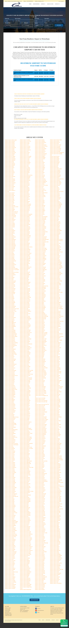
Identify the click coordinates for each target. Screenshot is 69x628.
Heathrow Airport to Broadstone (10, 405)
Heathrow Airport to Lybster (39, 277)
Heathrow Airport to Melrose (39, 331)
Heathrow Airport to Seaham (54, 210)
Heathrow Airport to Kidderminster (25, 571)
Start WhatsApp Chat (64, 625)
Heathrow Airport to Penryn (39, 483)
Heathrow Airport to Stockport (55, 303)
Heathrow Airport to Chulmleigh (10, 529)
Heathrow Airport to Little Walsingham (41, 216)
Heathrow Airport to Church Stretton (11, 530)
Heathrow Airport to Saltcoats (55, 192)
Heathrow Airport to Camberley (10, 462)
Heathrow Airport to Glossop (24, 356)
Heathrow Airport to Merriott (39, 337)
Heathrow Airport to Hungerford (25, 498)
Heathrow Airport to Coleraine (10, 556)
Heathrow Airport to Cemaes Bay (10, 495)
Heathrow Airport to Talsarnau (55, 356)
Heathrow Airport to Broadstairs (10, 404)
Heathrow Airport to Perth (39, 492)
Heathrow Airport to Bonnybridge (10, 359)
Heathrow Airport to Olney (39, 449)
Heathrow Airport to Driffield (24, 216)
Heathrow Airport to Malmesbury (40, 301)
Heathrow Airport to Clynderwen (10, 546)
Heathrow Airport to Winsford (55, 544)
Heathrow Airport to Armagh (9, 199)
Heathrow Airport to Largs (39, 171)
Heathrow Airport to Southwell (55, 278)
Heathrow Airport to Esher (24, 280)
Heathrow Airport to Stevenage (55, 297)
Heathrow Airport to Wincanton (55, 532)
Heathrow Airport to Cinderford (10, 531)
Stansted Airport (7, 610)
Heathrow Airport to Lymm (39, 282)
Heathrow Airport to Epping (24, 275)
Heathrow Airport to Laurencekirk (40, 180)
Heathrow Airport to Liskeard (39, 214)
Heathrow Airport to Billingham (10, 325)
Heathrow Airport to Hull (24, 496)
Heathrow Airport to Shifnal (54, 235)
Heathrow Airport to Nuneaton (40, 442)
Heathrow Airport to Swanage (55, 345)
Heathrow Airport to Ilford (24, 506)
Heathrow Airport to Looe (39, 265)
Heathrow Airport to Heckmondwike (26, 438)
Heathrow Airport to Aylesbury (10, 225)
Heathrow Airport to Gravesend (25, 375)
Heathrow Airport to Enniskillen (25, 274)
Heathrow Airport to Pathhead (40, 469)
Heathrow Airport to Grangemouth (25, 371)
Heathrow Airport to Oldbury (39, 447)
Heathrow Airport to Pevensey (40, 501)
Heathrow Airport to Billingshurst (10, 326)
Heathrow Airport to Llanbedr (40, 225)
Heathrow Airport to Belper (9, 299)
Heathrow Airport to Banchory (10, 250)
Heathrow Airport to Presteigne (40, 537)
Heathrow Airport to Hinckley (25, 464)
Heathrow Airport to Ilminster (24, 511)
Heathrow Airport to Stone (54, 309)
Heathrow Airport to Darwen (24, 182)
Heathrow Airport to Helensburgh (25, 439)
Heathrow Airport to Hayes (24, 425)
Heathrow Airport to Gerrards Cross (25, 347)
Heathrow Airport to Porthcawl (40, 522)
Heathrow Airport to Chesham (10, 510)
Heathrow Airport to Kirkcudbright (40, 148)
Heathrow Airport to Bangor (9, 253)
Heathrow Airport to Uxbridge (55, 439)
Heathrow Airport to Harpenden (25, 408)
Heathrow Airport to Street (54, 327)
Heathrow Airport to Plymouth (40, 508)
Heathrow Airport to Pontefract (40, 511)
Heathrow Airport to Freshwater (25, 331)
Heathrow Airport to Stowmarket (55, 317)
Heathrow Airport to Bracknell (10, 374)
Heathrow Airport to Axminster (10, 224)
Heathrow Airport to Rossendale (55, 146)
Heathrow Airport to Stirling (54, 301)
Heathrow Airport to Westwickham (55, 496)
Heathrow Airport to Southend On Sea (56, 273)
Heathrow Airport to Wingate (54, 540)
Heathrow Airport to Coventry (10, 579)
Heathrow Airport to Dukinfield (25, 224)
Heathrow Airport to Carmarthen (10, 477)
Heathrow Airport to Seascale (54, 212)
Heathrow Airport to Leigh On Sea (40, 190)
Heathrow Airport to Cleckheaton (10, 539)
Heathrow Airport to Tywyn (54, 428)
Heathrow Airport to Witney (54, 551)
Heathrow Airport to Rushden (55, 162)
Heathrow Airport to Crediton (24, 143)
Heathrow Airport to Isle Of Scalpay (26, 547)
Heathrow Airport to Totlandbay (55, 406)
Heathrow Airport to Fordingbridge (25, 318)
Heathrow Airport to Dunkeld (24, 238)
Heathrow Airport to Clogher (9, 544)
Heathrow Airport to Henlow (24, 449)
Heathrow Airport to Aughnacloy (10, 219)
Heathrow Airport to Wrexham (55, 570)
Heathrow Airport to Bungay (9, 432)
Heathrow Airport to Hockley (24, 469)
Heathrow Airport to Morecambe (40, 366)
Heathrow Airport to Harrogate (25, 409)
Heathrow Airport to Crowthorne (25, 157)
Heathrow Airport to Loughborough (40, 269)
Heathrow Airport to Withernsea (55, 550)
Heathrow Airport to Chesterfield (10, 515)
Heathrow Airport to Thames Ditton (55, 380)
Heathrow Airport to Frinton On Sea (26, 332)
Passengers (26, 22)
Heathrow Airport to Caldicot (9, 456)
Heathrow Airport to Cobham (9, 550)
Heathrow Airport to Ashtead (9, 210)
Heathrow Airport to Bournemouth (10, 370)
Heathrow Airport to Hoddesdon (25, 471)
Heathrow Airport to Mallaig (39, 299)
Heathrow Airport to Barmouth (10, 259)
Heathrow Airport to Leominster (40, 195)
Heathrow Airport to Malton (39, 303)
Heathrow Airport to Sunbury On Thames (56, 336)
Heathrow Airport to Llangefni (40, 243)
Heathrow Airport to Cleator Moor (10, 536)
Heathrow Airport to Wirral (54, 545)
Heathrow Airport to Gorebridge (25, 366)
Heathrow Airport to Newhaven (40, 408)
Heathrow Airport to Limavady (40, 206)
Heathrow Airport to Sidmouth (55, 245)
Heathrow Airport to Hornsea (24, 488)
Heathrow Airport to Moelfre (39, 355)
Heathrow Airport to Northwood (40, 438)
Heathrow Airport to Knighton (40, 156)
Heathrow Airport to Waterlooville (55, 472)
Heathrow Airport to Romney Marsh (56, 139)
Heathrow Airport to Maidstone (40, 297)
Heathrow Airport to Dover (24, 212)
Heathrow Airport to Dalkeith (24, 171)
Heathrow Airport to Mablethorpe (40, 287)
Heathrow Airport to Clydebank (10, 545)
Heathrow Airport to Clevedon (10, 541)
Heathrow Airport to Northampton (40, 434)
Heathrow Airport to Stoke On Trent (56, 307)
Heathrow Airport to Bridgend (10, 390)
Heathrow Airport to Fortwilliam (25, 326)
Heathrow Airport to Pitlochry (40, 506)
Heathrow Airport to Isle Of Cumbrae (26, 539)
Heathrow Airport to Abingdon (10, 153)
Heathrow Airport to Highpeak (25, 459)
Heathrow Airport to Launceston (40, 178)
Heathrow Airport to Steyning (55, 299)
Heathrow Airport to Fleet (24, 312)
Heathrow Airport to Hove (24, 493)
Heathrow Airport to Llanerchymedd (41, 236)
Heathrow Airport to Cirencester (10, 532)
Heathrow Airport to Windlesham (55, 537)
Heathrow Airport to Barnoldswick (10, 264)
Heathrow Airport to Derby (24, 192)
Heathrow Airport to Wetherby (55, 510)
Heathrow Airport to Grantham (25, 372)
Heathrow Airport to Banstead (10, 254)
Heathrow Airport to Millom (39, 346)
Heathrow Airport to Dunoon (24, 240)
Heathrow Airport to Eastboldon (25, 249)
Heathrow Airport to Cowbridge (10, 580)
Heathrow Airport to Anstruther (10, 186)
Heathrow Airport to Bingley (9, 328)
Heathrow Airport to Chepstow (10, 507)
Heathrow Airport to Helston (24, 442)
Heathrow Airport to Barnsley (9, 265)
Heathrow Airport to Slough (54, 254)
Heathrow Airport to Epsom (24, 277)
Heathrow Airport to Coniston (9, 564)
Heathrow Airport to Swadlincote (55, 342)
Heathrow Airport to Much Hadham (40, 372)
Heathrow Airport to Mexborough (40, 340)
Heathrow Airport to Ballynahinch (10, 245)
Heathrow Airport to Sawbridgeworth (56, 204)
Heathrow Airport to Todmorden (55, 399)
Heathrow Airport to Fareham (24, 294)
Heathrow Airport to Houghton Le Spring (26, 491)
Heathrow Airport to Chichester (10, 516)
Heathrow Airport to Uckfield (55, 429)
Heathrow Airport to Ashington (10, 209)
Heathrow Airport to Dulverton (25, 226)
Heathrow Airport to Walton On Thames (56, 459)
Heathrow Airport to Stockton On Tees (56, 306)
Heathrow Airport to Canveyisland (10, 472)
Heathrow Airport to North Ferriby (40, 429)
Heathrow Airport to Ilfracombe (25, 507)
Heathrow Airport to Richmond (40, 575)
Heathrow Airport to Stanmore (55, 294)
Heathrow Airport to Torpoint (54, 403)
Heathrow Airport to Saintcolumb (55, 175)
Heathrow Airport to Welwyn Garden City (57, 486)
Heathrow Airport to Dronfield (25, 220)
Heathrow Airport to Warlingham (55, 464)
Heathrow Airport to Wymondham (55, 573)
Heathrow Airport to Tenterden (55, 375)
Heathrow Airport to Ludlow (39, 274)
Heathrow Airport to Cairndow (10, 454)
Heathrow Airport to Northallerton (40, 433)
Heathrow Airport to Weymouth (55, 512)
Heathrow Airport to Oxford (39, 462)
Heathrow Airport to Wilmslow (55, 530)
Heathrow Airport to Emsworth (25, 272)
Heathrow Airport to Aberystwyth (10, 152)
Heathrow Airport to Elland (24, 265)
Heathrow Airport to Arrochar (9, 200)
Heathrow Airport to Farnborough (25, 297)
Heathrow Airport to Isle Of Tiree (25, 551)
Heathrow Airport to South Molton (55, 264)
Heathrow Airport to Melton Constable (41, 332)
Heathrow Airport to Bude (9, 428)
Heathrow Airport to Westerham (55, 505)
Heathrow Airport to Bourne (9, 369)
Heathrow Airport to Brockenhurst (10, 408)
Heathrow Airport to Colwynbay (10, 560)
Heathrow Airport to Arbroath (9, 192)
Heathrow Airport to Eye (24, 287)
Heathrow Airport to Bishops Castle (10, 335)
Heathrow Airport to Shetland (55, 234)
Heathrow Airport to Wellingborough (56, 479)
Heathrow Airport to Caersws (9, 453)
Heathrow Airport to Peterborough (40, 493)
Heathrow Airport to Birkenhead (10, 331)
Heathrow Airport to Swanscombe (55, 347)
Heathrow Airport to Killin (24, 576)
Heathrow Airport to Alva (9, 177)
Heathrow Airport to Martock (39, 321)
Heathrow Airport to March (39, 311)
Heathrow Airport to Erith (24, 278)
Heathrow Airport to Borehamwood (10, 364)
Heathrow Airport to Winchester (55, 535)
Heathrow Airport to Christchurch (10, 527)
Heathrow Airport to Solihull (54, 258)
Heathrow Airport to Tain (54, 355)
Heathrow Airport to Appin (9, 189)
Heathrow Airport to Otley (39, 459)
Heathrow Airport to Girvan (24, 350)
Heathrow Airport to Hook (24, 482)
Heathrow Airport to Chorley (9, 526)
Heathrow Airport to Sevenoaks (55, 221)
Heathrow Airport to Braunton (10, 381)
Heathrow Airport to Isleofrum (25, 530)
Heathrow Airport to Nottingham (40, 440)
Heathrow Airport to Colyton (9, 561)
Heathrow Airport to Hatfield (24, 419)
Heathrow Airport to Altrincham (10, 176)
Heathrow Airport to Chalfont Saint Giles (11, 496)
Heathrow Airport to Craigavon (10, 585)
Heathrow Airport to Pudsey (39, 545)
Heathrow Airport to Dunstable (25, 243)
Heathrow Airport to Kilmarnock (25, 579)
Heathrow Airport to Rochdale (40, 584)
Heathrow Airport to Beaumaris (10, 284)
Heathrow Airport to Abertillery (10, 151)
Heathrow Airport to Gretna (24, 384)
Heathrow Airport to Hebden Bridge (26, 437)
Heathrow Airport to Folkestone (25, 317)
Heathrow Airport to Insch (24, 516)
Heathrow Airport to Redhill (39, 564)
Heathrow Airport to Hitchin (24, 468)
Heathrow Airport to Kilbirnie (24, 574)
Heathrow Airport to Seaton (54, 214)
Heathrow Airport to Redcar (39, 561)
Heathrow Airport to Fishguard (25, 309)
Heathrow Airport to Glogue (24, 355)
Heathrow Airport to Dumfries (25, 229)
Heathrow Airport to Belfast (9, 296)
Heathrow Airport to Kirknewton (40, 151)
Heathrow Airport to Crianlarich (25, 147)
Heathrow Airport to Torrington (55, 405)
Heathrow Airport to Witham (54, 549)
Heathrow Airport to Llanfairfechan (40, 238)
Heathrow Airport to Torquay (54, 404)
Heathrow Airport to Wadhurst (55, 445)
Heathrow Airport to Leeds (39, 186)
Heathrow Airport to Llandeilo (40, 229)
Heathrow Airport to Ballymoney (10, 244)
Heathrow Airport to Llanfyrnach (40, 240)
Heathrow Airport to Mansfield (40, 308)
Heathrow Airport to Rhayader (40, 570)
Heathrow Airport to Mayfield (40, 327)
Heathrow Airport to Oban (39, 444)
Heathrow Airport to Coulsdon (10, 578)
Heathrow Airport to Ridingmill (40, 578)
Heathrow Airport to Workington (55, 565)
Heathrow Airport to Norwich (40, 439)
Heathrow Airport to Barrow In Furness (11, 268)
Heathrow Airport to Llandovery (40, 230)
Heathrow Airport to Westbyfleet (55, 492)
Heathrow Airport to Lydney (39, 278)
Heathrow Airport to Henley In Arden (26, 447)
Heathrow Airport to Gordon (24, 365)
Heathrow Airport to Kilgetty (24, 575)
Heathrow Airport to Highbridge (25, 462)
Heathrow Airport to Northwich (40, 437)
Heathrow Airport (8, 607)
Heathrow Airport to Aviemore (10, 220)
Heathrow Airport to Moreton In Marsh (41, 367)
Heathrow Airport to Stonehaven (55, 311)
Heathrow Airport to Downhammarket (26, 214)
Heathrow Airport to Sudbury (54, 335)
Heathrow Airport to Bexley (9, 316)
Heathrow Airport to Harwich (24, 414)
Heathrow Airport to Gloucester (25, 357)
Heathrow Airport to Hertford (24, 454)
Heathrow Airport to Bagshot (9, 231)
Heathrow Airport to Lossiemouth (40, 267)
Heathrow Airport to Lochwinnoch (40, 259)
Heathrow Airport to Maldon (39, 298)
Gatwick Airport (7, 609)
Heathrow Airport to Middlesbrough (41, 341)
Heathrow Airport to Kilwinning (25, 580)
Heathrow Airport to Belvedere (10, 301)
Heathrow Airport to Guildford (25, 386)
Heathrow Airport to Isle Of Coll (25, 536)
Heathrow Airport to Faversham (25, 299)
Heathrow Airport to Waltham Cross (56, 457)
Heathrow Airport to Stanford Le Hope (56, 292)
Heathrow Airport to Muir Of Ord (40, 375)
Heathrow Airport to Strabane (55, 318)
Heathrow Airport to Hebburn (24, 435)
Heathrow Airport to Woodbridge (55, 556)
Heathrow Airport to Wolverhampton (56, 555)
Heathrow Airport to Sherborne (55, 231)
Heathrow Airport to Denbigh (24, 190)
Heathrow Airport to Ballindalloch (10, 239)
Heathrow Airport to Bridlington (10, 394)
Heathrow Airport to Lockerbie (40, 260)
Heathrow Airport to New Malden (40, 390)
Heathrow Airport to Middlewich (40, 342)
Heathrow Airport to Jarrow (24, 559)
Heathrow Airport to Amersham (10, 180)
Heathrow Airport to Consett (9, 565)
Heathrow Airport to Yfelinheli (55, 574)
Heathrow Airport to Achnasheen (10, 158)
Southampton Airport (8, 614)
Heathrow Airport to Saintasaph (55, 172)
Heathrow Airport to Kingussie (40, 141)
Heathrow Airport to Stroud (54, 331)
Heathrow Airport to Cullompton (25, 162)
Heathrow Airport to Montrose (40, 362)
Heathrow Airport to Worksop (55, 566)
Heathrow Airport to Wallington (55, 452)
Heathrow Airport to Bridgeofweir (10, 388)
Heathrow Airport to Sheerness (55, 225)
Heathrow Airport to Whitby (54, 513)
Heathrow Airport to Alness (9, 170)
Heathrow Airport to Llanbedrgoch (40, 226)
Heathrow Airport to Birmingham (10, 332)
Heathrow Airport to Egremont (25, 263)
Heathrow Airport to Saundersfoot (55, 202)
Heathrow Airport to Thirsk (54, 384)
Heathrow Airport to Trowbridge (55, 420)
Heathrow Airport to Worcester (55, 564)
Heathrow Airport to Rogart (39, 588)
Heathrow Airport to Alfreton (9, 167)
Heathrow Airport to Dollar (24, 202)
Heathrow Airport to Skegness (55, 248)
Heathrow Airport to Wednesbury (55, 477)
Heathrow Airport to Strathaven (55, 322)
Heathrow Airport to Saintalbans (55, 171)
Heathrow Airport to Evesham (25, 283)
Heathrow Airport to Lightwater (40, 205)
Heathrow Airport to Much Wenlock (41, 374)
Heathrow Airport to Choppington (10, 525)
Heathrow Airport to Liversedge (40, 221)
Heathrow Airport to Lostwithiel (40, 268)
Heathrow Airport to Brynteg (9, 422)
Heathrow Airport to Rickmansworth (41, 576)
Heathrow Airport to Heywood (25, 458)
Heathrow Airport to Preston (39, 539)
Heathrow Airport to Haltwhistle (25, 400)
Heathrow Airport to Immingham (25, 512)
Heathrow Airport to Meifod (39, 328)
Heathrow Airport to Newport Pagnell (41, 411)
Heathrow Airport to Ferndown (25, 304)
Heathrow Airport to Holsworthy (25, 474)
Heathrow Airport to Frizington (25, 333)
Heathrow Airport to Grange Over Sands (26, 370)
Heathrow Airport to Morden (39, 365)
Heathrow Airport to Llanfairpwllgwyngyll (42, 239)
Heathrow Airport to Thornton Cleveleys (56, 386)
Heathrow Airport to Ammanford (10, 182)
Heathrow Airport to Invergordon (25, 520)
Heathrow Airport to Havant (24, 420)
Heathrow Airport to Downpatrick (25, 215)
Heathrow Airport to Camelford (10, 466)
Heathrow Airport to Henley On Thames (26, 448)
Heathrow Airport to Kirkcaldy (40, 147)
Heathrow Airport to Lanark (39, 163)
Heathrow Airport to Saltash (54, 190)
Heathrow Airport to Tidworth (55, 390)
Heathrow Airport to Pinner (39, 505)
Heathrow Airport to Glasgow (25, 351)
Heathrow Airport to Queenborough (40, 551)
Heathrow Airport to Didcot (24, 197)
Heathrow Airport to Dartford (24, 178)
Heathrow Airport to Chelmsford (10, 505)
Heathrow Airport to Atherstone (10, 214)
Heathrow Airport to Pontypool (40, 513)
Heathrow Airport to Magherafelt (40, 294)
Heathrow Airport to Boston (9, 366)
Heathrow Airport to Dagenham (25, 168)
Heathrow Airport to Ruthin (54, 163)
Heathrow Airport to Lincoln (39, 207)
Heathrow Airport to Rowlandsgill (55, 148)
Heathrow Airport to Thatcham (55, 381)
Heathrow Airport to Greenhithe (25, 381)
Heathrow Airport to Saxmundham (55, 205)
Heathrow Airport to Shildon (54, 236)
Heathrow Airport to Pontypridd (40, 515)
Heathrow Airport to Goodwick (25, 362)
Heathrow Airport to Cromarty (25, 152)
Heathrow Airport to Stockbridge (55, 302)
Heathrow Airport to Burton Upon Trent (11, 443)
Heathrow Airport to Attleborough (10, 215)
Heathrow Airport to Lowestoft (40, 273)
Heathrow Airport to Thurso (54, 389)
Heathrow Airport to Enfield (24, 273)
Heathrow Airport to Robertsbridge (40, 583)
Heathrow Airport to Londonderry (40, 263)
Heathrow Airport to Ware (54, 462)
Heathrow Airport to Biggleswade (10, 322)
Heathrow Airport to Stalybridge (55, 289)
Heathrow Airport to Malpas (39, 302)
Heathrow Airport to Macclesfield (40, 288)
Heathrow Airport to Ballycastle (10, 240)
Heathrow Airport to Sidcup (54, 244)
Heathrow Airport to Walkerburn (55, 448)
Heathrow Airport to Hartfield (24, 411)
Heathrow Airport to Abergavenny (10, 147)
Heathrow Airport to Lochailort (40, 254)
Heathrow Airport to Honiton (24, 481)
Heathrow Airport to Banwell (9, 255)
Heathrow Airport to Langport (40, 168)
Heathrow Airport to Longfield (40, 264)
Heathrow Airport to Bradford (9, 376)
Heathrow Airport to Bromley (9, 409)
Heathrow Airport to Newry (39, 415)
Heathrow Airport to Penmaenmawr (40, 479)
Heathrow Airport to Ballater (9, 238)
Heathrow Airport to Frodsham (25, 335)
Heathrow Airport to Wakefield (55, 447)
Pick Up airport (17, 18)
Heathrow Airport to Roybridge (55, 151)
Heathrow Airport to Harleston (25, 405)
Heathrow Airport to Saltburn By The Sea (56, 191)
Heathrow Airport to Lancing (39, 166)
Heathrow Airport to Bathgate (9, 277)
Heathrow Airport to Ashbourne (10, 205)
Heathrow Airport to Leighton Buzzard (41, 192)
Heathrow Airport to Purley (39, 549)
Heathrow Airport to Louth (39, 272)
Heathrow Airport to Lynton (39, 284)
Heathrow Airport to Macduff (39, 289)
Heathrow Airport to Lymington (40, 280)
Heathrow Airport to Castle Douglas (10, 487)
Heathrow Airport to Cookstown (10, 568)
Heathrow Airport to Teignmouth (55, 369)
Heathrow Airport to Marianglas (40, 313)
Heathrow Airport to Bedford (9, 291)
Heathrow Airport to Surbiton (54, 338)
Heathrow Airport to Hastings (24, 418)
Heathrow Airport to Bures (9, 434)
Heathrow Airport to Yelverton (55, 579)
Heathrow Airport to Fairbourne (25, 289)
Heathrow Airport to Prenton (39, 534)
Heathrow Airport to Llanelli (39, 235)
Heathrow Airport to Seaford (54, 209)
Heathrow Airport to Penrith (39, 482)
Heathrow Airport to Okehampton (40, 445)
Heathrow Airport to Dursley (24, 245)
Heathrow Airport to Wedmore (55, 476)
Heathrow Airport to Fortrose (24, 327)
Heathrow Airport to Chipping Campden (11, 521)
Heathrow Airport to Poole (39, 516)
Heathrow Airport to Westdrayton (55, 493)
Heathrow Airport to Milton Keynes (40, 350)
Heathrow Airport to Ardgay (9, 194)
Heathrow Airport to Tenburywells (55, 372)
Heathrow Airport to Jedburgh (25, 560)
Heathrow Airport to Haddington (25, 391)
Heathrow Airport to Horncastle (25, 486)
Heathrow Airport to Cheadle (9, 502)
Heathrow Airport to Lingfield (40, 209)
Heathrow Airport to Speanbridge (55, 283)
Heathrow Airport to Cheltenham (10, 506)
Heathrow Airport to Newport (40, 413)
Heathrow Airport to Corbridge (10, 569)
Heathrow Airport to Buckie (9, 425)
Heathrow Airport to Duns (24, 241)
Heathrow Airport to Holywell (25, 478)
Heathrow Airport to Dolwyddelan (25, 204)
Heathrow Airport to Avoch (9, 221)
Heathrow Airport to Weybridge (55, 511)
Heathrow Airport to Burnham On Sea (11, 437)
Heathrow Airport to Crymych (25, 161)
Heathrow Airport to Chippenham (10, 520)
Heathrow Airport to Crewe (24, 144)
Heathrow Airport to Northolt (39, 435)
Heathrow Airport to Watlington (55, 474)
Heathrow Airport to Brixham (9, 403)
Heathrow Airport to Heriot (24, 452)
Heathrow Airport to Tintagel (54, 395)
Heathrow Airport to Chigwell (10, 517)
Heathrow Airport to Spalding (55, 282)
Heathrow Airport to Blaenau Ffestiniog (11, 342)
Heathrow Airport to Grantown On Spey (26, 374)
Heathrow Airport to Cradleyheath (10, 584)
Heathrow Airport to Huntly (24, 502)
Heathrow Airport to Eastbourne (25, 254)
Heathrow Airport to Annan (9, 185)
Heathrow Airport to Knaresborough (41, 153)
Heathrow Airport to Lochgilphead (40, 258)
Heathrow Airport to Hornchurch (25, 487)
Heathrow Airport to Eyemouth (25, 288)
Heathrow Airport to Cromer (24, 153)
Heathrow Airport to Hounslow (25, 492)
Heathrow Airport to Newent (39, 406)
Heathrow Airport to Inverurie (25, 522)
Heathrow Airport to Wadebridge (55, 444)
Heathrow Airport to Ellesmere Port (25, 267)
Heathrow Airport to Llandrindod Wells (41, 231)
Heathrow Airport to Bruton (9, 420)
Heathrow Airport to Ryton (54, 167)
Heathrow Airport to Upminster (55, 435)
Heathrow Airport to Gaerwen (25, 337)
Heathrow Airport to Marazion (40, 309)
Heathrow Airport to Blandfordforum (11, 345)
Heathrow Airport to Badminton (10, 230)
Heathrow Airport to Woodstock (55, 560)
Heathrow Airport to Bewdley (9, 313)
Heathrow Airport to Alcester (9, 162)
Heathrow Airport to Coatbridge (10, 549)
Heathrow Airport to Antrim (9, 187)
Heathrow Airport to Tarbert (54, 360)
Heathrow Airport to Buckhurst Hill (10, 424)
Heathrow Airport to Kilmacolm (25, 578)
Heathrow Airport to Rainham (40, 555)
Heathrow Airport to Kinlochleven (40, 142)
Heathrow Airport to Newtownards (40, 425)
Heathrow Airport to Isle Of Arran (25, 531)
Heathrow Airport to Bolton (9, 355)
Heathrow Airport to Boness (9, 357)
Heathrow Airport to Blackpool (10, 340)
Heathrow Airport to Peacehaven (40, 471)
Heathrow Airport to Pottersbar (40, 531)
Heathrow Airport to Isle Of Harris (25, 540)
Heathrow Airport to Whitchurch (55, 515)
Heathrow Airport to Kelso (24, 565)
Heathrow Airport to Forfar (24, 321)
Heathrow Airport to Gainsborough (25, 338)
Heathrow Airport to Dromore (25, 219)
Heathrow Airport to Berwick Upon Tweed (12, 308)
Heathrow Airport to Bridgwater (10, 393)
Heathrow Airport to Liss (39, 215)
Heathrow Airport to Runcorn (55, 161)
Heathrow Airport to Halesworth (25, 395)
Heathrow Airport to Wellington (55, 481)
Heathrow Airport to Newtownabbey (41, 424)
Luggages (36, 22)
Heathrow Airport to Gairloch (24, 340)
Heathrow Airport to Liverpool (40, 220)
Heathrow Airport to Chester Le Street (11, 512)
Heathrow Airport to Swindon (55, 350)
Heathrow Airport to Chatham (9, 498)
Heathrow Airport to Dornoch (24, 210)
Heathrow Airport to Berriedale (10, 307)
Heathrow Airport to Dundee (24, 234)
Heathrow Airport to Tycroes (54, 425)
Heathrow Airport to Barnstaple (10, 267)
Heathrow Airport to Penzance (40, 488)
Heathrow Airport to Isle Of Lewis (25, 544)
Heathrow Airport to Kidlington (25, 573)
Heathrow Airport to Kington (39, 139)
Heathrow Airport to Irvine (24, 525)
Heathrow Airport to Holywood (25, 479)
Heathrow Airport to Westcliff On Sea (56, 503)
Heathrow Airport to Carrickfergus (10, 482)
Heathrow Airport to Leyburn (39, 200)
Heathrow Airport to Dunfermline (25, 235)
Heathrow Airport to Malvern (39, 304)
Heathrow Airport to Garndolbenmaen (26, 343)
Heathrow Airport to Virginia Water (55, 443)
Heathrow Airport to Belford (9, 297)
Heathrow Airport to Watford (54, 473)
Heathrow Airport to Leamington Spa (41, 181)
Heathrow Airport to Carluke (9, 476)
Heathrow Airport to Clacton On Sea (11, 534)
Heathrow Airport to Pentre (39, 486)
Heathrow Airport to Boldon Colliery (11, 354)
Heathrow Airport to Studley (54, 332)
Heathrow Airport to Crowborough (25, 156)
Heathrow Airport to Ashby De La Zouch (11, 206)
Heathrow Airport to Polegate (39, 510)
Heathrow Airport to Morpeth (39, 369)
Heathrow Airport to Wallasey (55, 449)
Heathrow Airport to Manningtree (40, 307)
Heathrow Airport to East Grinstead (25, 253)
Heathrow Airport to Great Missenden (26, 377)
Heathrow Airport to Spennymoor (55, 284)
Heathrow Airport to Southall (54, 269)
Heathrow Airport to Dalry (24, 173)
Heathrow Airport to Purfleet (39, 547)
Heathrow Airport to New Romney (40, 391)
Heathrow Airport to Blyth (9, 347)
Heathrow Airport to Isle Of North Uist (26, 546)
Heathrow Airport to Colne (9, 559)
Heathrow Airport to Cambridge (10, 464)
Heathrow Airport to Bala (9, 234)
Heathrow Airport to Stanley (54, 293)
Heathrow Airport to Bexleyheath (10, 317)
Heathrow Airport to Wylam (54, 571)
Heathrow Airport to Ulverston (55, 433)
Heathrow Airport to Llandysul (40, 234)
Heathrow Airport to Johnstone (25, 561)
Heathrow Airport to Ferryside (25, 307)
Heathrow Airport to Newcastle (40, 405)
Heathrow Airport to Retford (39, 569)
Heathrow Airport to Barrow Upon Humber (12, 269)
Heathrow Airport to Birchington (10, 330)
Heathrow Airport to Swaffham (55, 343)
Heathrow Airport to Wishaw (54, 547)
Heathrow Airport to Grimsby (24, 385)
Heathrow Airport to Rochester (40, 585)
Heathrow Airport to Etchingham (25, 282)
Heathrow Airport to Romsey (54, 141)
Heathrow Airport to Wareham (55, 463)
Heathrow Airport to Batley (9, 278)
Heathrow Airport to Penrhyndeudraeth (41, 481)
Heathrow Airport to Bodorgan (10, 351)
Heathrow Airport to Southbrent (55, 260)
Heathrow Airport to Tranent (54, 410)
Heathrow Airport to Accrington (10, 156)
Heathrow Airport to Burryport (10, 442)
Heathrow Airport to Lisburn (39, 212)
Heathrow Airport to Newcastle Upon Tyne (42, 404)
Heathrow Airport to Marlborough (40, 318)
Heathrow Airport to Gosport (24, 367)
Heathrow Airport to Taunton (54, 362)
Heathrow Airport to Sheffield (55, 226)
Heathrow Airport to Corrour (9, 573)
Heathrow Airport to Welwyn (54, 487)
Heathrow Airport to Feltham (24, 302)
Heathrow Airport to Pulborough (40, 546)
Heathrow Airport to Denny (24, 191)
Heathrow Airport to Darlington (25, 177)
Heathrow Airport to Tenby (54, 374)
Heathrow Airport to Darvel (24, 181)
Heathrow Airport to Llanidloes (40, 245)
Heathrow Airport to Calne (9, 461)
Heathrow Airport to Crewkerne (25, 146)
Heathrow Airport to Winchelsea (55, 534)
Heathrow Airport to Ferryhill (24, 306)
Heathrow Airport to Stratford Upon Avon (56, 321)
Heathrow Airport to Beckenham (10, 288)
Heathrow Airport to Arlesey (9, 197)
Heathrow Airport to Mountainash (40, 371)
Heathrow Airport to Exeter (24, 284)
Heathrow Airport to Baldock (9, 235)
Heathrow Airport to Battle (9, 279)
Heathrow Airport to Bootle (9, 361)
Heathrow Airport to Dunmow (25, 239)
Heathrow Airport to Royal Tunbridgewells (57, 152)
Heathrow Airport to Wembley (55, 488)
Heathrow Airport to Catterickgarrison (11, 493)
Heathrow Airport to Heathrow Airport (26, 433)
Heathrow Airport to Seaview (54, 215)
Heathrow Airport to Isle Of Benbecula (26, 534)
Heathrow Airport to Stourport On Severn (56, 316)
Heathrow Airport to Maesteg (39, 292)
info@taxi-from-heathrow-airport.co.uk (14, 1)
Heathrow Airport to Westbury (55, 502)
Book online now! (34, 599)
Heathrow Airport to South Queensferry (56, 267)
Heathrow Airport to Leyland (39, 201)
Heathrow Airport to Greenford (25, 380)
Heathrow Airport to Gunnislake (25, 390)
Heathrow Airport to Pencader (40, 477)
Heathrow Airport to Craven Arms (25, 141)
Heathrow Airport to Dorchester (25, 207)
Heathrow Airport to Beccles (9, 287)
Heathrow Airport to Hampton (25, 403)
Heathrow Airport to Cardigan (10, 473)
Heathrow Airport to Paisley (39, 467)
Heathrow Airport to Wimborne (55, 531)
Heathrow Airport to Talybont (55, 357)
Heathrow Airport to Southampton (55, 272)
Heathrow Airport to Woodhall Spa (55, 559)
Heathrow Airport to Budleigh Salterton (11, 429)
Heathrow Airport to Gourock (24, 369)
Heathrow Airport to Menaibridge (40, 335)
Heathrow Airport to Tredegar (55, 411)
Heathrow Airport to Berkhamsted (10, 306)
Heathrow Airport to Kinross (39, 143)
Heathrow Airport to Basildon (9, 273)
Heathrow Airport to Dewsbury (25, 196)
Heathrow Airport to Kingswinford (25, 589)
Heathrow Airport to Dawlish (24, 185)
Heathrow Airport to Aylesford (10, 226)
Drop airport (47, 18)
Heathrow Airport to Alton (9, 175)
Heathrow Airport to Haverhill (25, 423)
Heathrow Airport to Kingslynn (25, 583)
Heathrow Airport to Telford (54, 370)
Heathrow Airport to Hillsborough (25, 463)
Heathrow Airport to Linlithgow (40, 210)
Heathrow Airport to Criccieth (25, 148)
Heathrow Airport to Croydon (24, 158)
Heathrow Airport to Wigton (54, 527)
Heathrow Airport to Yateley (54, 578)
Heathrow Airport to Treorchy (55, 415)
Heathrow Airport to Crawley (24, 142)
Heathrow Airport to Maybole (40, 326)
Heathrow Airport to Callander (10, 458)
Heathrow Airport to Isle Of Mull (25, 545)
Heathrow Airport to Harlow (24, 406)
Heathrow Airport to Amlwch (9, 181)
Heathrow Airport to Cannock (9, 468)
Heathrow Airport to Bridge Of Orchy (11, 389)
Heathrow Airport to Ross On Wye (55, 144)
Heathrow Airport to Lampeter (40, 162)
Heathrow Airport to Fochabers (25, 316)
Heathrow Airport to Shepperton (55, 229)
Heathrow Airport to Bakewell (10, 233)
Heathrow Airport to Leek (39, 187)
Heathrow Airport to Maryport (40, 322)
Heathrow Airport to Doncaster (25, 206)
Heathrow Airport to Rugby (54, 157)
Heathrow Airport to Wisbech (54, 546)
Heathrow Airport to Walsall (54, 454)
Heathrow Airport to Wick (54, 521)
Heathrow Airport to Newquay (40, 389)
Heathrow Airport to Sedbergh (55, 216)
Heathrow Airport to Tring (54, 418)
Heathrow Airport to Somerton (55, 259)
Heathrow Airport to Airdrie (9, 161)
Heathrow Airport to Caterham (10, 492)
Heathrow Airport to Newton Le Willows (41, 419)
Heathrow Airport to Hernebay (25, 453)
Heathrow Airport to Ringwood (40, 579)
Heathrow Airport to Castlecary (10, 486)
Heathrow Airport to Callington (10, 459)
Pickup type (7, 18)
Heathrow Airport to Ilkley (24, 510)
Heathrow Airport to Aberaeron (10, 141)
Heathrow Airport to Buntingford (10, 433)
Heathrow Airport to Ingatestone (25, 513)
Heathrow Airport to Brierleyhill (10, 396)
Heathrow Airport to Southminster (55, 274)
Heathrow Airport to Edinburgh (25, 260)
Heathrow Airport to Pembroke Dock (41, 473)
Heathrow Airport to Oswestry (40, 458)
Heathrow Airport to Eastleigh (25, 255)
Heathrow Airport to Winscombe (55, 542)
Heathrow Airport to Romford (40, 589)
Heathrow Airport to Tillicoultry (55, 394)
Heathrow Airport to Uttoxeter (55, 438)
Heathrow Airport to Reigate (39, 566)
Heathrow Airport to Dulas (24, 225)
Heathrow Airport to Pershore (39, 491)
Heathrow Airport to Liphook (39, 211)
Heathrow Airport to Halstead (24, 399)
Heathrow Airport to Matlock (39, 323)
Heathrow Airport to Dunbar (24, 230)
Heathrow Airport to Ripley (39, 580)
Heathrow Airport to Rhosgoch (40, 571)
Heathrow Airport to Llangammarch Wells (41, 241)
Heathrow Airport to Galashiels (25, 341)
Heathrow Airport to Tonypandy (55, 401)
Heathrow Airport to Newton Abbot (40, 418)
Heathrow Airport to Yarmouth (55, 576)
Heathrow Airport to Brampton (10, 379)
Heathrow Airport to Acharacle (10, 157)
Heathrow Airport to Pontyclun (40, 512)
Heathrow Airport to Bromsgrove (10, 410)
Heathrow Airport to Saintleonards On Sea (57, 178)
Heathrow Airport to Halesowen (25, 394)
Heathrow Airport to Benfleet (9, 303)
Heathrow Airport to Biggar (9, 321)
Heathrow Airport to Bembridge (10, 302)
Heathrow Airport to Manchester (40, 306)
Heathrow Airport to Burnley (9, 438)
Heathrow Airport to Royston (54, 156)
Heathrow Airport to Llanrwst (40, 246)
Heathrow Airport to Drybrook (25, 221)
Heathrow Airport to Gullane (24, 389)
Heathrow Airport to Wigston (54, 526)
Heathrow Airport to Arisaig (9, 196)
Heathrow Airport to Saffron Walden (56, 168)
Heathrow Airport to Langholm (40, 167)
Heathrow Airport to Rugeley (54, 158)
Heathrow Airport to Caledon (9, 457)
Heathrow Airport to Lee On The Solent (41, 185)
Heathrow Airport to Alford (9, 166)
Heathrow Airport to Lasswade (40, 175)
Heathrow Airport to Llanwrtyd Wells (41, 249)
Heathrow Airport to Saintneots (55, 180)
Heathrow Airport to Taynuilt (54, 365)
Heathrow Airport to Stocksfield (55, 304)
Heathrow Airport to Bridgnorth (10, 391)
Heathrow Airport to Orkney (39, 453)
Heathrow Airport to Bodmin (9, 350)
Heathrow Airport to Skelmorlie (55, 250)
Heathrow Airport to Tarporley (55, 361)
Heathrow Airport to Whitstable (55, 520)
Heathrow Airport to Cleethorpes (10, 540)
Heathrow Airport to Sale (54, 186)
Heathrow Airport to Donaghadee (25, 205)
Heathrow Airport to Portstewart (40, 530)
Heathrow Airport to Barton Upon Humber (12, 272)
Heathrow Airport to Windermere (55, 536)
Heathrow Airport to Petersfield (40, 498)
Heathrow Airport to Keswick (24, 569)
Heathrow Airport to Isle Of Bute (25, 535)
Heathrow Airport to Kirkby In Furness (41, 146)
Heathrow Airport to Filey (24, 308)
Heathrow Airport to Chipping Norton (11, 522)
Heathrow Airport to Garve (24, 345)
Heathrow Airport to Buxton (9, 449)
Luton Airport (7, 611)
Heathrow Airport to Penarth (39, 476)
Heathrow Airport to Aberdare (10, 142)
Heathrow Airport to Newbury (40, 399)
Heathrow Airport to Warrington (55, 467)
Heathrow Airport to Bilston (9, 327)
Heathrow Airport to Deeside (24, 187)
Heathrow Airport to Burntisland (10, 439)
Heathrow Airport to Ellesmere (25, 268)
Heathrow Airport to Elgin (24, 264)
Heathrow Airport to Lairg (39, 161)
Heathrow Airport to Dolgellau (25, 201)
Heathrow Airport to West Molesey (55, 501)
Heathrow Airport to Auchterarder (10, 216)
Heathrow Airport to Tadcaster (55, 351)
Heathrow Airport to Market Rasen (40, 317)
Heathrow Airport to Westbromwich (56, 491)
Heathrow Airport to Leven (39, 197)
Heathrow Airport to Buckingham (10, 427)
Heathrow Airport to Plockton (40, 507)
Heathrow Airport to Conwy (9, 566)
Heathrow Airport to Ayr (9, 228)
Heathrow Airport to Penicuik (39, 478)
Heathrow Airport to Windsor (54, 539)
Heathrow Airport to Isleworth (25, 555)
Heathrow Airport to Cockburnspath (10, 551)
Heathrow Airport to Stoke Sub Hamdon (56, 308)
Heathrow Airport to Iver (24, 556)
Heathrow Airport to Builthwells (10, 430)
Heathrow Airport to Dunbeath (25, 231)
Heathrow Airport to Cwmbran (25, 167)
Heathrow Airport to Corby (9, 570)
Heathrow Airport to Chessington (10, 511)
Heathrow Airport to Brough (9, 415)
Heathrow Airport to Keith (24, 564)
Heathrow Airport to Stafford (54, 287)
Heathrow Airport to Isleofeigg (25, 527)
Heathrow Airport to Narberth (40, 381)
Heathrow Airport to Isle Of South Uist (26, 550)
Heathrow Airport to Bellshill (9, 298)
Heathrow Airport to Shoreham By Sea (56, 240)
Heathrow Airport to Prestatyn (40, 536)
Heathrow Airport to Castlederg (10, 488)
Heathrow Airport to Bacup (9, 229)
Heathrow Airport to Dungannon (25, 236)
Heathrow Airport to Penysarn (40, 487)
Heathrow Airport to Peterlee (39, 497)
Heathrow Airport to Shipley (54, 238)
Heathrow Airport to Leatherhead (40, 182)
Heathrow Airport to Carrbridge (10, 481)
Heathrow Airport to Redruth (39, 565)
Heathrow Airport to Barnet (9, 262)
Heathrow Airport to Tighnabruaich (55, 391)
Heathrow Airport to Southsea (55, 277)
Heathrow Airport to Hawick (24, 424)
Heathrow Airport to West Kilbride (55, 498)
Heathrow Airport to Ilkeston (24, 508)
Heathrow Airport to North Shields (40, 430)
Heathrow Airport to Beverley (9, 312)
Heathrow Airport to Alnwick (9, 171)
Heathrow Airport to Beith (9, 294)
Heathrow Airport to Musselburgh (40, 377)
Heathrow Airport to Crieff (24, 151)
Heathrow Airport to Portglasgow (40, 517)
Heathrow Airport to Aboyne (9, 155)
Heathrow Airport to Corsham (9, 574)
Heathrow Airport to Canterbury (10, 471)
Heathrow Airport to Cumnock (25, 163)
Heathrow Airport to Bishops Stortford (11, 336)
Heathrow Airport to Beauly (9, 283)
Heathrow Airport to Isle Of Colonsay (26, 537)
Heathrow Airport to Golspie (24, 361)
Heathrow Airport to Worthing (55, 568)
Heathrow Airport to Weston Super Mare (56, 508)
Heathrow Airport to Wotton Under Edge (56, 569)
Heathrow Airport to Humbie (24, 497)
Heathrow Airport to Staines (54, 288)
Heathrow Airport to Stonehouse (55, 312)
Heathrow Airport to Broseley (9, 414)
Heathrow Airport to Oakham (39, 443)
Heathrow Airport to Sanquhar (55, 201)
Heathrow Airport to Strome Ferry (55, 328)
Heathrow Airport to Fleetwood (25, 313)
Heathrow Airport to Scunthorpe (55, 207)
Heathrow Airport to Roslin (54, 143)
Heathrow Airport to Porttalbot (40, 520)
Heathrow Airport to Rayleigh (40, 559)
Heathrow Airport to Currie (24, 166)
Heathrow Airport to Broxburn (10, 419)
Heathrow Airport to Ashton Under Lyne (11, 211)
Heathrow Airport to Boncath (9, 356)
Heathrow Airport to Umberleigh (55, 434)
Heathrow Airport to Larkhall (39, 172)
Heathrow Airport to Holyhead (25, 477)
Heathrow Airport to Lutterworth (40, 275)
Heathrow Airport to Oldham (39, 448)
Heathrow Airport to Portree (39, 526)
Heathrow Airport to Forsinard (25, 323)
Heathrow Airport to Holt (24, 476)
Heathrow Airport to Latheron (40, 176)
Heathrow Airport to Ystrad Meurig (55, 583)
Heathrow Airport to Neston (39, 385)
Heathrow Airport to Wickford (55, 522)
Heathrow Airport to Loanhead (40, 253)
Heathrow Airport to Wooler (54, 561)
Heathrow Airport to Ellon (24, 269)
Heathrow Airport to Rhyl (39, 574)
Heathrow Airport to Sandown (55, 196)
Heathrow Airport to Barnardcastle (10, 260)
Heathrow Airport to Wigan (54, 525)
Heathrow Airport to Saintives (55, 177)
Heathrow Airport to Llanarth (39, 224)
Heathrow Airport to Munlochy (40, 376)
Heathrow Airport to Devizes (24, 195)
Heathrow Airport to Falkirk (24, 292)
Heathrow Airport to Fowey (24, 328)
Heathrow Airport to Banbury (9, 249)
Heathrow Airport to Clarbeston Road (11, 535)
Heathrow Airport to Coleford (9, 555)
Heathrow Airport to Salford (54, 187)
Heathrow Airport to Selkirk (54, 219)
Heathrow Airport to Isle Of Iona (25, 541)
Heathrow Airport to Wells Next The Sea (56, 482)
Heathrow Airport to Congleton (10, 563)
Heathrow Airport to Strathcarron (55, 323)
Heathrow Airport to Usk (54, 437)
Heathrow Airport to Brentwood (10, 386)
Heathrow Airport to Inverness (25, 521)
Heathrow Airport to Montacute (40, 360)
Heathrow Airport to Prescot (39, 535)
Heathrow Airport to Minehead (40, 351)
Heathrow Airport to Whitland (55, 517)
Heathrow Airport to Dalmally (25, 172)
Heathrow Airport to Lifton (39, 204)
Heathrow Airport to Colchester (10, 554)
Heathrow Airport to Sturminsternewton (56, 333)
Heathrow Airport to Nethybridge (40, 386)
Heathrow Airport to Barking (9, 258)
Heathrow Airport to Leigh (39, 191)
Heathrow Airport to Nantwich (40, 380)
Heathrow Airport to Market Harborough (41, 316)
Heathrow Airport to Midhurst (40, 343)
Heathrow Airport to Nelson (39, 384)
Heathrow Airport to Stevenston (55, 298)
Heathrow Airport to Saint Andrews (55, 182)
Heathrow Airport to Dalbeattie (25, 170)
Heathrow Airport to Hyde (24, 503)
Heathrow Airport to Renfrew (39, 568)
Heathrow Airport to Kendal (24, 566)
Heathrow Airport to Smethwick (55, 255)
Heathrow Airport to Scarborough (55, 206)
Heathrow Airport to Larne (39, 173)
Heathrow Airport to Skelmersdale (55, 249)
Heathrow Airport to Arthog (9, 201)
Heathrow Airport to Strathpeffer (55, 326)
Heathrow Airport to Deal (24, 186)
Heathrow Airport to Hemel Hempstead (26, 443)
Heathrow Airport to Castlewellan (10, 491)
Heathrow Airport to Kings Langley (25, 584)
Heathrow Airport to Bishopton (10, 337)
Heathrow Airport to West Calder (55, 497)
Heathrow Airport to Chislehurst (10, 524)
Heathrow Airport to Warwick (55, 468)
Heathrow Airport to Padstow (39, 464)
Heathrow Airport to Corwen (9, 575)
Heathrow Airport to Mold (39, 357)
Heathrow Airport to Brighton (9, 400)
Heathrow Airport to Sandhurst (55, 195)
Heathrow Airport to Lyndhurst (40, 283)
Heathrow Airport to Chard (9, 497)
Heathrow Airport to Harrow (24, 410)
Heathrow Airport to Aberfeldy (10, 146)
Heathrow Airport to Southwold (55, 279)
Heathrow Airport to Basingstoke (10, 274)
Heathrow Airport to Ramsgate (40, 556)
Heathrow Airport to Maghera (40, 293)
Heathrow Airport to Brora (9, 413)
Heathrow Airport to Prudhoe (39, 544)
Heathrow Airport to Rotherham (55, 147)
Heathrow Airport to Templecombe (55, 371)
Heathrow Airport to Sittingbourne (55, 246)
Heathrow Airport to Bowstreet (10, 371)
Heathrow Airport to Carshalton (10, 483)
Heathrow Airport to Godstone (25, 360)
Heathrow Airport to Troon (54, 419)
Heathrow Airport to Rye (54, 166)
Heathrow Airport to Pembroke (40, 474)
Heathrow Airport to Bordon (9, 362)
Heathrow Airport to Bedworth (10, 293)
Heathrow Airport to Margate (39, 312)
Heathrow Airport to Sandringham (55, 197)
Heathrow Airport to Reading (39, 560)
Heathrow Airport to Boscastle (10, 365)
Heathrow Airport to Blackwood (10, 341)
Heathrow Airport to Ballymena (10, 243)
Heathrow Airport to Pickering (40, 503)
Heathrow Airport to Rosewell (55, 142)
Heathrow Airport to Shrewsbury (55, 243)
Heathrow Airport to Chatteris (9, 501)
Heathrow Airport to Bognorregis (10, 352)
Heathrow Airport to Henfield (24, 444)
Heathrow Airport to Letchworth (40, 196)
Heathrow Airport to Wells (54, 483)
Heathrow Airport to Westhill (54, 507)
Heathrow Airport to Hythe (24, 505)
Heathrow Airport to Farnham (24, 298)
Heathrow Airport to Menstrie (39, 336)
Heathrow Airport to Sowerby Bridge (56, 280)
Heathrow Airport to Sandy (54, 200)
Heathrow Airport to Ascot (9, 204)
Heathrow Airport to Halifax (24, 396)
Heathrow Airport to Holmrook (25, 473)
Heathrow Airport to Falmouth (25, 293)
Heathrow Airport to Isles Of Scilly (25, 554)
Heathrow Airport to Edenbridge (25, 258)
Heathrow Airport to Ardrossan (10, 195)
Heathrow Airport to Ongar (39, 452)
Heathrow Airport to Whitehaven (55, 516)
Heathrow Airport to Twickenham (55, 424)
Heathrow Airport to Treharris (55, 414)
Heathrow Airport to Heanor (24, 430)
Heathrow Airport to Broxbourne (10, 418)
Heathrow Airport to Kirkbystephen (40, 144)
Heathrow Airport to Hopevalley (25, 483)
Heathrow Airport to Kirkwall (40, 152)
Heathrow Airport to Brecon (9, 384)
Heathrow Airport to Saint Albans (55, 181)
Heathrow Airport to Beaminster (10, 282)
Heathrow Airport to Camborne (10, 463)
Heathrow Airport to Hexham (24, 457)
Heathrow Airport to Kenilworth (25, 568)
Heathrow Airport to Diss (24, 200)
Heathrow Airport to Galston (24, 342)
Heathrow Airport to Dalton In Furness (26, 175)
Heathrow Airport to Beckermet (10, 289)
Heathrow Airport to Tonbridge (55, 400)
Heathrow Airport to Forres (24, 322)
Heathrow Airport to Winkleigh (55, 541)
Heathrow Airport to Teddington (55, 367)
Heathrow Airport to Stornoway (55, 313)
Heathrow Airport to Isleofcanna (25, 526)
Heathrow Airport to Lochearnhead (40, 255)
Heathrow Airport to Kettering (25, 570)
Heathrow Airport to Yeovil (54, 580)
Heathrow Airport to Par (39, 468)
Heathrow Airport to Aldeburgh (10, 163)
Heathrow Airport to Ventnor (54, 440)
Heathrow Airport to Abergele (9, 148)
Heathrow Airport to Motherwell (40, 370)
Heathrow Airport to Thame (54, 379)
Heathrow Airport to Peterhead (40, 496)
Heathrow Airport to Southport (55, 275)
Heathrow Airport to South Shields (55, 268)
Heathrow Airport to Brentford (10, 385)
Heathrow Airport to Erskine (24, 279)
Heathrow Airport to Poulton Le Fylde (41, 532)
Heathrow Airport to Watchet (54, 471)
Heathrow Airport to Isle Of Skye (25, 549)
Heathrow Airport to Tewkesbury (55, 377)
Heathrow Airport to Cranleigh (25, 139)
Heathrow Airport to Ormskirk (40, 454)
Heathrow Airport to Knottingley (40, 157)
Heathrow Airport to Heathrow (25, 434)
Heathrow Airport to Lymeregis (40, 279)
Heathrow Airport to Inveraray (25, 517)
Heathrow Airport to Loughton (40, 270)
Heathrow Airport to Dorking (24, 209)
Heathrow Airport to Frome (24, 336)
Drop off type (36, 18)
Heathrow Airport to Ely (24, 270)
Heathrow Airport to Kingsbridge (25, 585)
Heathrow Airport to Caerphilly (10, 452)
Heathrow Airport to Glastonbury (25, 352)
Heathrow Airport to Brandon (9, 380)
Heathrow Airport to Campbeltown (10, 467)
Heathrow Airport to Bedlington (10, 292)
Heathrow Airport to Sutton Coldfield (56, 340)
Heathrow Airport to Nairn (39, 379)
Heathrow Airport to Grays (24, 376)
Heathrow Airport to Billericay (10, 323)
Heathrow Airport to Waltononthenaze (56, 458)
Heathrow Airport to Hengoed (25, 445)
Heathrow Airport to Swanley (55, 346)
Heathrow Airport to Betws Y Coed (10, 311)
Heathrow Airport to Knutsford (40, 158)
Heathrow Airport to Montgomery (40, 361)
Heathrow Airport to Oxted (39, 463)
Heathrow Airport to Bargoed (9, 257)
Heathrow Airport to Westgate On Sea (56, 506)
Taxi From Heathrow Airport (59, 607)
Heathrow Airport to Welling (54, 478)
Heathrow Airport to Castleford (10, 490)
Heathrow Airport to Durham (24, 244)
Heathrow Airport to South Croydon (56, 263)
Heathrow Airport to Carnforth (10, 478)
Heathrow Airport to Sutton (54, 341)
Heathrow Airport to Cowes (9, 583)
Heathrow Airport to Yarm (54, 575)
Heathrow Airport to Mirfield (39, 352)
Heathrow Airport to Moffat (39, 356)
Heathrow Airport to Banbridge (10, 248)
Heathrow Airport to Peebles (39, 472)
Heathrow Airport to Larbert (39, 170)
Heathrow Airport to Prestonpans (40, 540)
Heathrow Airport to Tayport (54, 366)
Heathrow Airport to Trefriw (54, 413)
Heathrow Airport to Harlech (24, 404)
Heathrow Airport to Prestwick (40, 541)
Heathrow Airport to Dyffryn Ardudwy (26, 246)
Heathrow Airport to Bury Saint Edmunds (11, 444)
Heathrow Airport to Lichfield (40, 202)
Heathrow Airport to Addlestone (10, 160)
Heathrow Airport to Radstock (40, 554)
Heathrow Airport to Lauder (39, 177)
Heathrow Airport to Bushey (9, 447)
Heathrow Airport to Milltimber (40, 347)
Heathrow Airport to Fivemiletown (25, 311)
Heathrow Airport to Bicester (9, 318)
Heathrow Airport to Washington (55, 469)
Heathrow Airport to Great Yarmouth (26, 379)
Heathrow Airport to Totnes (54, 408)
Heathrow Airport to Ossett (39, 457)
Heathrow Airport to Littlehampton (40, 219)
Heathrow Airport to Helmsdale (25, 440)
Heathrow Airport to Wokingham (55, 554)
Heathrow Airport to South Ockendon (56, 265)
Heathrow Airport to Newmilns (40, 410)
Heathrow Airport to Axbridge (10, 223)
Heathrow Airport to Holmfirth (25, 472)
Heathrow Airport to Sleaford (54, 253)
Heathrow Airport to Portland (39, 525)
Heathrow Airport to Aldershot (10, 165)
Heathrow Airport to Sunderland (55, 337)
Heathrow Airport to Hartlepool (25, 413)
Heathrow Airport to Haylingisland (25, 428)
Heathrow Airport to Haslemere (25, 415)
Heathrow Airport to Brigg (9, 398)
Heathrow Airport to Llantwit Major (40, 248)
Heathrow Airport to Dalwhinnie (25, 176)
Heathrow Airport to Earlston (24, 248)
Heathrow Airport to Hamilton (25, 401)
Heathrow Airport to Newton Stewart (41, 420)
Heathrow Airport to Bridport (9, 395)
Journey (46, 22)
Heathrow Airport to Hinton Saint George (26, 467)
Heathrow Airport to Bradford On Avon (11, 375)
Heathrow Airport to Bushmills (10, 448)
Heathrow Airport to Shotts (54, 241)
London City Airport (8, 615)
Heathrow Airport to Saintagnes (55, 170)
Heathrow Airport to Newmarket (40, 409)
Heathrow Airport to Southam (55, 270)
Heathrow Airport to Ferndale (24, 303)
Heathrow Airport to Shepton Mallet (56, 230)
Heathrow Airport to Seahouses (55, 211)
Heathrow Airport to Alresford (10, 172)
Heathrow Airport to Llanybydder (40, 250)
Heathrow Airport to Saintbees (55, 173)
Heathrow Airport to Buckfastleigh (10, 423)
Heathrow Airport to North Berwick (40, 428)
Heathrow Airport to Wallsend (55, 453)
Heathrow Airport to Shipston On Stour (56, 239)
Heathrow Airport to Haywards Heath (26, 429)
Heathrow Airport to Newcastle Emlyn (41, 400)
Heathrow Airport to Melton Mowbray (41, 333)
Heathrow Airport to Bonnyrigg (10, 360)
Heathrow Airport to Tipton (54, 396)
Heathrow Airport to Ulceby (54, 430)
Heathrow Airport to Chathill (9, 500)
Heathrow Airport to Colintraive (10, 558)
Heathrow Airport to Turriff (54, 423)
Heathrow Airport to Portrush (39, 527)
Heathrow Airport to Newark (39, 394)
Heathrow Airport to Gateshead (25, 346)
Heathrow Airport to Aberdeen (10, 143)
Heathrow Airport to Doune (24, 211)
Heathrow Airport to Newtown (40, 423)
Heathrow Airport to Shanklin (55, 224)
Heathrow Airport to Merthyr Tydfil (40, 338)
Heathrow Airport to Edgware (25, 259)
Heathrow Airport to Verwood (55, 442)
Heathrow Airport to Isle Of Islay (25, 542)
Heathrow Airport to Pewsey (39, 502)
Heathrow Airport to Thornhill (55, 385)
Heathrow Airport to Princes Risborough (41, 542)
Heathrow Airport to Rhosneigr (40, 573)
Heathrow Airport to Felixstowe (25, 301)
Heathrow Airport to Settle (54, 220)
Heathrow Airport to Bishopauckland (11, 333)
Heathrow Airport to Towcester (55, 409)
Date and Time (7, 22)
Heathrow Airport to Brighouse (10, 399)
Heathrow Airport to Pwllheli (39, 550)
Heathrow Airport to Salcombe (55, 185)
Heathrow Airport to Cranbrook (10, 588)
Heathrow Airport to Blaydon (9, 346)
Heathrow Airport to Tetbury (54, 376)
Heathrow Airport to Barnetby (10, 263)
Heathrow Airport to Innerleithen (25, 515)
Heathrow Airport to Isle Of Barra (25, 532)
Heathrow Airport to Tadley (54, 352)
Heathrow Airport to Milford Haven (40, 345)
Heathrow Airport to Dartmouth (25, 180)
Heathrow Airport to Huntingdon (25, 501)
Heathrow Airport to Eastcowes (25, 250)
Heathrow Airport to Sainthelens (55, 176)
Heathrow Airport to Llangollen (40, 244)
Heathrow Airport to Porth (39, 521)
